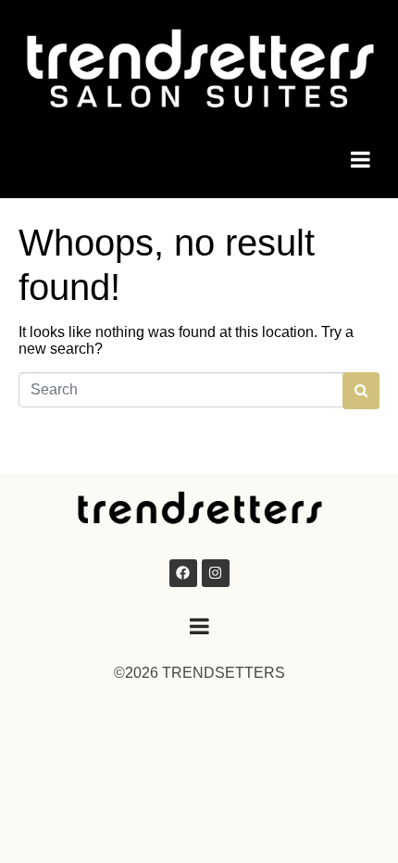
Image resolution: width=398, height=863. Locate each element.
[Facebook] (183, 573)
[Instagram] (216, 573)
